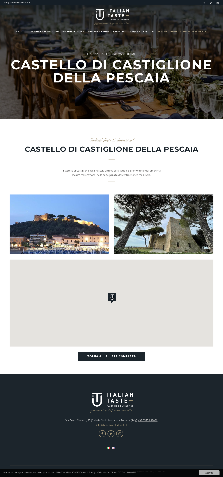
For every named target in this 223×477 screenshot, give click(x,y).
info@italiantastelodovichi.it (17, 2)
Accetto (209, 472)
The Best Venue (98, 31)
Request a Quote (142, 31)
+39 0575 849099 (147, 420)
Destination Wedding (44, 31)
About (20, 31)
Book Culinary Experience (188, 31)
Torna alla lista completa (111, 356)
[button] (113, 298)
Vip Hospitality (73, 31)
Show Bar (119, 31)
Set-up (162, 31)
